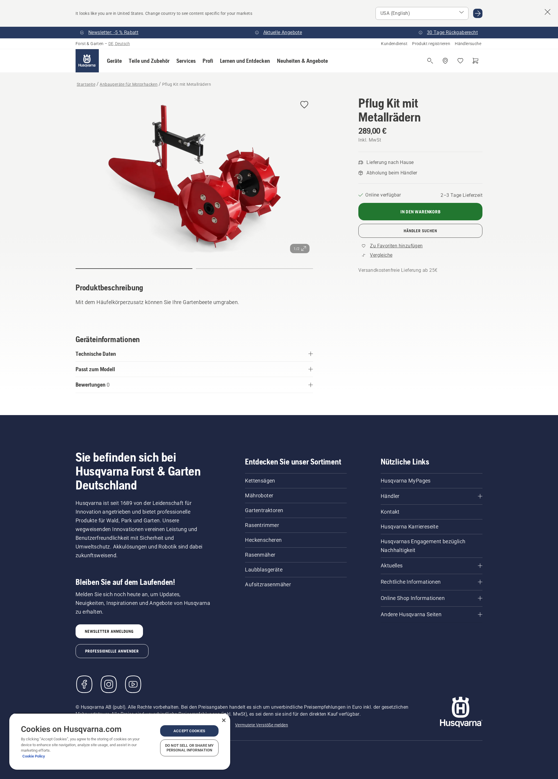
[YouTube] (133, 684)
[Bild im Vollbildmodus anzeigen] (194, 176)
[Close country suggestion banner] (547, 12)
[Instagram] (108, 684)
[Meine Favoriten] (460, 61)
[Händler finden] (445, 61)
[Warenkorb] (475, 61)
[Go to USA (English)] (477, 13)
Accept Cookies (189, 731)
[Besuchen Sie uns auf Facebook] (84, 684)
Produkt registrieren (431, 43)
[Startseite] (87, 60)
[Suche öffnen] (430, 61)
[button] (114, 60)
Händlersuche (468, 43)
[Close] (223, 720)
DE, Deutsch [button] (119, 43)
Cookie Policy (33, 756)
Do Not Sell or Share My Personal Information (189, 747)
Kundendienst (394, 43)
